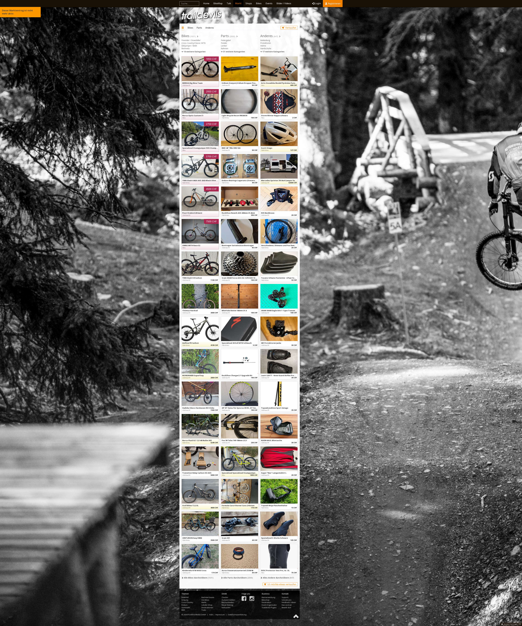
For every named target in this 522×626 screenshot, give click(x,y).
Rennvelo (185, 48)
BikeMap (218, 3)
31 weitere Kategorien (234, 51)
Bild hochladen (228, 602)
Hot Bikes (205, 600)
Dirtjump (184, 600)
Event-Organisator (269, 605)
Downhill (185, 597)
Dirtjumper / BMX (189, 45)
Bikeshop (265, 600)
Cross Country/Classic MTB (193, 43)
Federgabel (226, 40)
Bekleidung (265, 40)
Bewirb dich (286, 607)
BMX (183, 610)
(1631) (198, 577)
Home (206, 3)
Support (285, 597)
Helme (263, 45)
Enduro (184, 605)
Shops (249, 3)
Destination (266, 602)
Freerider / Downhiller (191, 40)
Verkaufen (290, 27)
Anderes (209, 27)
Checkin (225, 597)
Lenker (224, 45)
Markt (238, 3)
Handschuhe (265, 48)
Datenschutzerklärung (237, 614)
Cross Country (187, 602)
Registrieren (333, 3)
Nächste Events (207, 597)
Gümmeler (185, 607)
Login (318, 3)
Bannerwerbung (268, 597)
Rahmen (224, 48)
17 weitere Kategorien (273, 51)
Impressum (220, 614)
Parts (199, 27)
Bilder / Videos (283, 3)
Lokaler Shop (206, 605)
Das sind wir (287, 605)
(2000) (238, 577)
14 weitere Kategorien (194, 51)
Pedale (224, 43)
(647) (278, 577)
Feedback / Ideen (289, 602)
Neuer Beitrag (227, 605)
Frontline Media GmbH (197, 614)
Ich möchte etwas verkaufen (281, 584)
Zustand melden (228, 600)
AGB (211, 614)
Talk (229, 3)
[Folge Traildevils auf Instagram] (251, 598)
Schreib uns (286, 600)
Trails (203, 610)
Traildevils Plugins (269, 607)
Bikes (259, 3)
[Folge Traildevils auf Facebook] (244, 598)
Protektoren (265, 43)
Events (269, 3)
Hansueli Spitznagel (510, 624)
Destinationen (207, 607)
